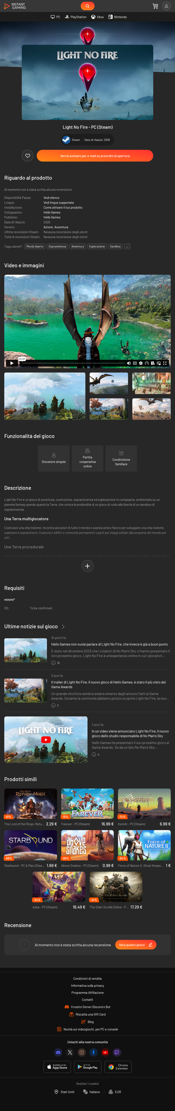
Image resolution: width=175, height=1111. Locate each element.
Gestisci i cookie (87, 1083)
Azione (48, 227)
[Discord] (58, 1052)
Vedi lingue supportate (59, 202)
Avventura (61, 227)
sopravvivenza (57, 246)
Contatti (87, 999)
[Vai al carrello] (155, 6)
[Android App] (87, 1067)
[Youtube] (105, 1052)
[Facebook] (93, 1052)
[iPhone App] (57, 1067)
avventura (77, 246)
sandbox (115, 246)
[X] (70, 1052)
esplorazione (97, 246)
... (127, 246)
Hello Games (52, 212)
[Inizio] (15, 6)
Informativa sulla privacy (87, 985)
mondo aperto (34, 246)
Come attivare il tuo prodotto (63, 207)
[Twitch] (117, 1052)
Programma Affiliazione (87, 992)
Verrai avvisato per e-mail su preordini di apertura (95, 156)
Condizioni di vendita (87, 978)
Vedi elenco (51, 197)
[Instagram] (81, 1052)
